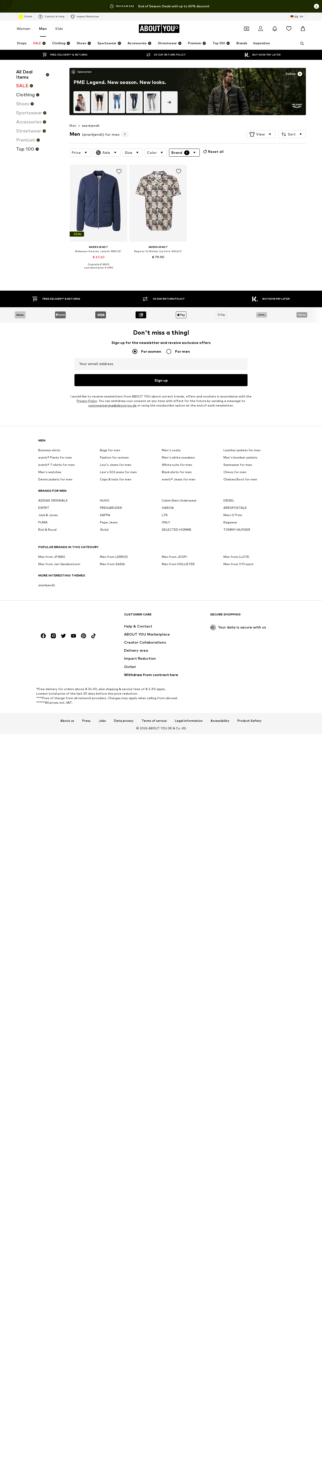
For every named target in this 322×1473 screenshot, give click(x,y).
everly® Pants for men (55, 458)
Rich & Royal (47, 530)
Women (23, 28)
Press (86, 721)
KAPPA (105, 515)
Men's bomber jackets (240, 458)
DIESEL (228, 501)
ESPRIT (43, 508)
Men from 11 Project (238, 564)
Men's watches (49, 472)
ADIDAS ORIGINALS (53, 501)
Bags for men (110, 450)
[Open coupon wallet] (247, 29)
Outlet (28, 16)
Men (43, 28)
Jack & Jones (48, 515)
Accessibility (220, 721)
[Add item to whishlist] (119, 171)
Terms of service (154, 721)
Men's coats (171, 450)
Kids (59, 28)
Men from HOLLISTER (178, 564)
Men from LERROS (114, 557)
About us (67, 721)
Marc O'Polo (232, 515)
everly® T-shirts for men (56, 465)
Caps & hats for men (115, 479)
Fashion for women (114, 458)
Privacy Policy (87, 401)
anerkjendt (91, 125)
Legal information (189, 721)
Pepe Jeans (109, 522)
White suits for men (177, 465)
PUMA (43, 522)
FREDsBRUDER (111, 508)
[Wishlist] (289, 29)
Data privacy (124, 721)
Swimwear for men (237, 465)
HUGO (104, 501)
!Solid (104, 530)
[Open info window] (316, 6)
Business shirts (49, 450)
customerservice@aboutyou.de (112, 406)
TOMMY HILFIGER (236, 530)
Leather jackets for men (242, 450)
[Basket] (303, 29)
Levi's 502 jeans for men (118, 472)
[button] (261, 134)
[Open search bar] (300, 43)
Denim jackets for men (55, 479)
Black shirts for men (177, 472)
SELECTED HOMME (176, 530)
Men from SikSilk (112, 564)
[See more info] (81, 72)
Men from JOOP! (174, 557)
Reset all (216, 151)
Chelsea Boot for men (240, 479)
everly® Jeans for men (178, 479)
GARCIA (168, 508)
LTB (165, 515)
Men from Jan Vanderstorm (59, 564)
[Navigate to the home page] (65, 616)
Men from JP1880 (51, 557)
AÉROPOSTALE (235, 508)
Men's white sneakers (178, 458)
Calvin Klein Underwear (179, 501)
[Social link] (43, 636)
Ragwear (230, 522)
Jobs (102, 721)
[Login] (261, 29)
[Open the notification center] (275, 28)
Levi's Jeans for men (115, 465)
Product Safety (249, 721)
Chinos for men (234, 472)
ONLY (166, 522)
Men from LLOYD (236, 557)
